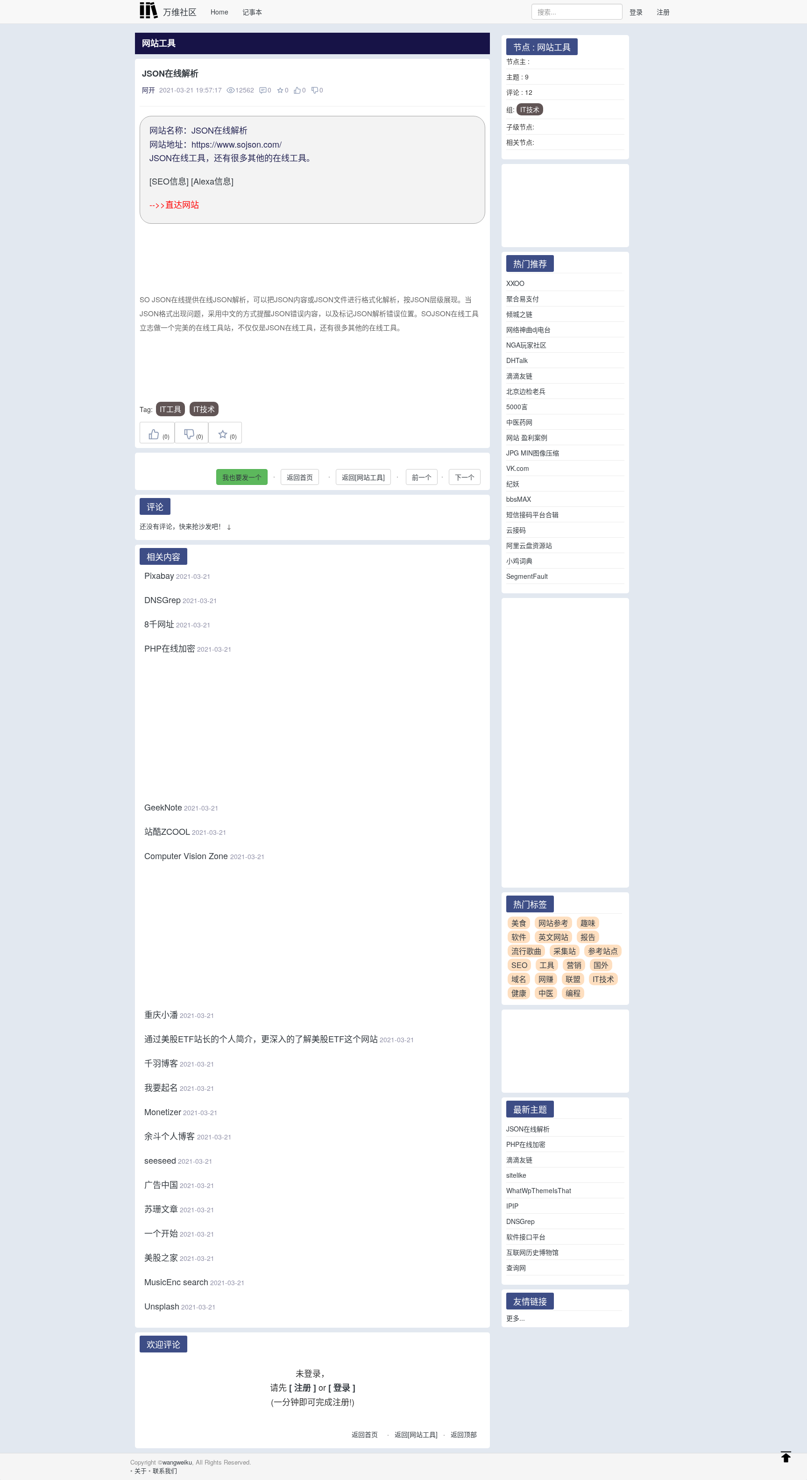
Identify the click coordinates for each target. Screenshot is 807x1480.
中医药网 (519, 422)
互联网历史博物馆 (532, 1252)
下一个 (464, 477)
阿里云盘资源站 (529, 545)
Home (219, 11)
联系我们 (165, 1470)
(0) (165, 436)
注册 (663, 11)
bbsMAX (518, 499)
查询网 (516, 1267)
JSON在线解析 (528, 1128)
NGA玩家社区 (526, 344)
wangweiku (177, 1462)
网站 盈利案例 (526, 437)
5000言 (517, 406)
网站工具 (159, 43)
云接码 (516, 529)
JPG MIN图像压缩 (532, 452)
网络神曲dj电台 (528, 329)
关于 (140, 1470)
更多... (515, 1318)
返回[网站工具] (363, 477)
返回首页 (300, 477)
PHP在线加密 (525, 1144)
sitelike (516, 1175)
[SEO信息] (169, 181)
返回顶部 (464, 1434)
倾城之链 (519, 314)
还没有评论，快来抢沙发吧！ (182, 526)
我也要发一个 (242, 477)
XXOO (515, 283)
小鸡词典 (519, 560)
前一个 (422, 477)
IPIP (512, 1205)
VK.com (517, 468)
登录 (636, 11)
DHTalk (517, 360)
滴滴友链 (519, 375)
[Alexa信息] (212, 181)
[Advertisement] (312, 262)
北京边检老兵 (525, 391)
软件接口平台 (525, 1236)
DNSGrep (520, 1221)
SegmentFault (527, 576)
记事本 (252, 11)
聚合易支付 (522, 298)
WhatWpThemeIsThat (538, 1190)
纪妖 (512, 483)
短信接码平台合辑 (532, 514)
